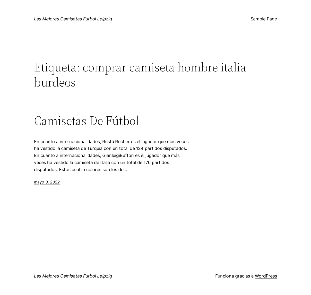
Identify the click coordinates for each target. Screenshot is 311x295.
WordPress (266, 275)
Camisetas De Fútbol (86, 120)
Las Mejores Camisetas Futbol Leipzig (73, 18)
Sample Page (264, 18)
